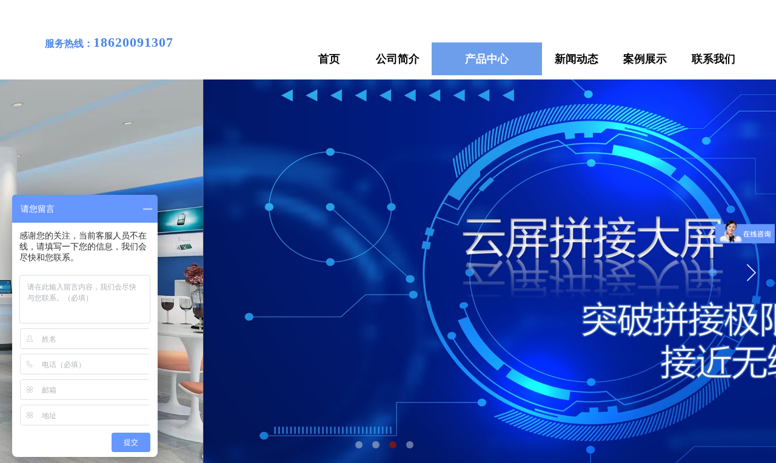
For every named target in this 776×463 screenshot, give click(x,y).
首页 (329, 59)
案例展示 (645, 59)
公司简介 (398, 59)
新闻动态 (576, 59)
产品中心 (487, 59)
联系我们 (713, 59)
